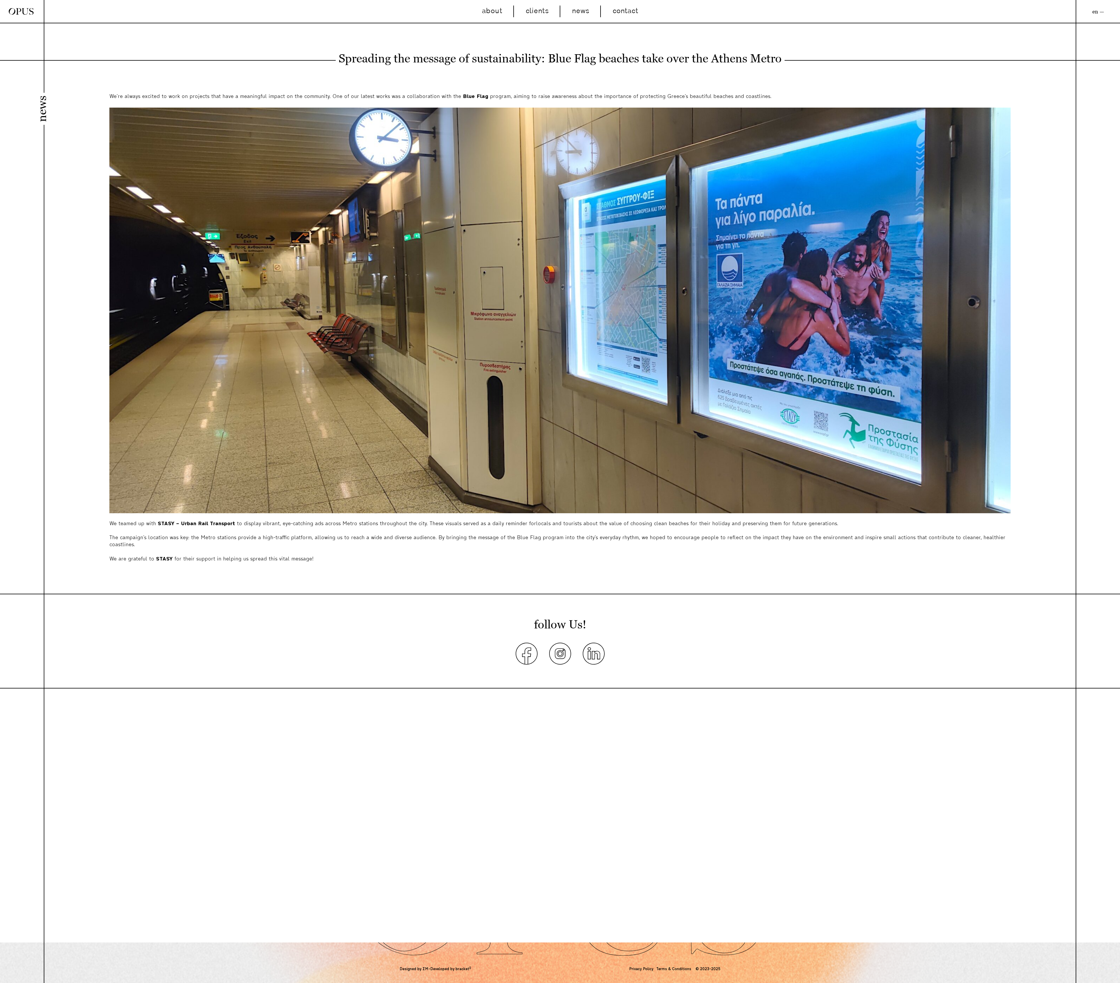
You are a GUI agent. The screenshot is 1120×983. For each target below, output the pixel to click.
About (492, 11)
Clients (537, 11)
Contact (625, 11)
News (580, 11)
